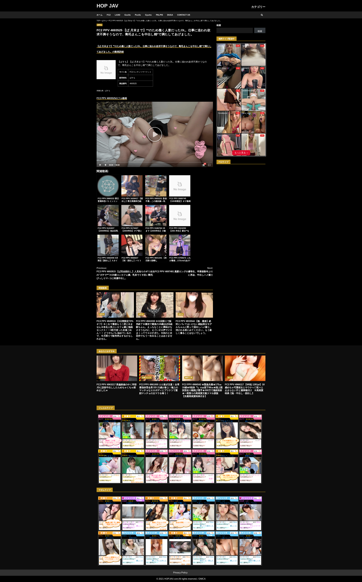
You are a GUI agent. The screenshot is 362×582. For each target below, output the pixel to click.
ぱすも (99, 25)
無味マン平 (188, 377)
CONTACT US (183, 15)
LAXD (117, 15)
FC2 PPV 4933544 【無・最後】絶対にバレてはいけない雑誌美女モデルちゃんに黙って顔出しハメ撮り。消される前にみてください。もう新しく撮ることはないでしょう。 (194, 305)
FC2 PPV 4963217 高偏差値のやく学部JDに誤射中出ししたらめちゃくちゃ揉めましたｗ (117, 368)
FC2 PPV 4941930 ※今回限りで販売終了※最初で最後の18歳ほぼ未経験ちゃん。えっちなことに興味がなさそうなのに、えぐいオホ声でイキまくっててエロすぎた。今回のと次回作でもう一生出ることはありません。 (154, 305)
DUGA (170, 15)
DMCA (202, 579)
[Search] (262, 15)
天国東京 (102, 377)
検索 (218, 25)
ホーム (100, 15)
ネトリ (230, 377)
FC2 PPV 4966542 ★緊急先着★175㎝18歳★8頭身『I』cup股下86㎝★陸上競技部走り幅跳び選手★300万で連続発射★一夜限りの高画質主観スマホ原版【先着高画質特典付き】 (202, 368)
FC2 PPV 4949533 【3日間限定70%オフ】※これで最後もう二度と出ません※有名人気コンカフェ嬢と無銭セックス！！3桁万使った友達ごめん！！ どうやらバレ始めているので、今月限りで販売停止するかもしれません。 (115, 305)
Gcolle (127, 15)
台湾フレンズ (146, 377)
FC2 (109, 15)
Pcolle (138, 15)
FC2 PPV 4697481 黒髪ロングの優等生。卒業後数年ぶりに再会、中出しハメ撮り (184, 271)
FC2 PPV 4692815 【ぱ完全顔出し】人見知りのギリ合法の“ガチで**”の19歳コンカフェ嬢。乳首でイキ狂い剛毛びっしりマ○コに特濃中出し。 (126, 273)
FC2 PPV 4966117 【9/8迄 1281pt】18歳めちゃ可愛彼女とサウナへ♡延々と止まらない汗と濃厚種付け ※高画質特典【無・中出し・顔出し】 (245, 368)
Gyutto (148, 15)
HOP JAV (107, 6)
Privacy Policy (180, 572)
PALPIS (159, 15)
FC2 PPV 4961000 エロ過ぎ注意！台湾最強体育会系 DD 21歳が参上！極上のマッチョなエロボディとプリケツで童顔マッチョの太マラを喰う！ (159, 368)
